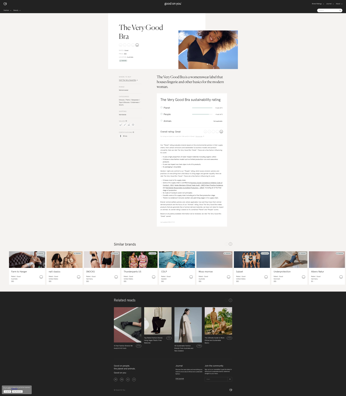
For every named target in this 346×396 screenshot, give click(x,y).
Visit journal (180, 378)
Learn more (14, 388)
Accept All (7, 391)
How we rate (199, 136)
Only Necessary (17, 391)
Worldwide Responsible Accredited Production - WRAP (185, 188)
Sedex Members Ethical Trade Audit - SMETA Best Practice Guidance (199, 185)
